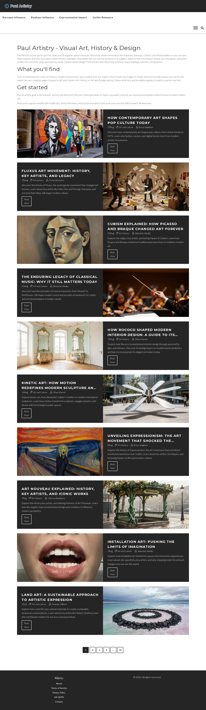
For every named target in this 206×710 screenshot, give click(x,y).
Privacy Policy (58, 692)
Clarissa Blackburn (56, 498)
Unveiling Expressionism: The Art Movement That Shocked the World (144, 438)
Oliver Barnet (141, 339)
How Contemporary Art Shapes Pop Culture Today (143, 120)
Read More (112, 148)
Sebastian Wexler (143, 233)
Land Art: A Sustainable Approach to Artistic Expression (60, 597)
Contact (59, 701)
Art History (38, 180)
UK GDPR (59, 697)
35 (120, 650)
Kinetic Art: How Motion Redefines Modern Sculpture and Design (59, 385)
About (59, 683)
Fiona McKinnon (56, 180)
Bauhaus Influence (42, 17)
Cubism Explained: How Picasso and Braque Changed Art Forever (145, 226)
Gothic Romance (103, 17)
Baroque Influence (14, 17)
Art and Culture (126, 127)
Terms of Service (59, 688)
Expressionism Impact (73, 17)
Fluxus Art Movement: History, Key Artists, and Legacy (56, 173)
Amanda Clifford (59, 604)
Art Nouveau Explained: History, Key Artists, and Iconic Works (58, 491)
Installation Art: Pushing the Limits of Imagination (141, 544)
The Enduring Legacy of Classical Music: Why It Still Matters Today (59, 279)
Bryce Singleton (146, 127)
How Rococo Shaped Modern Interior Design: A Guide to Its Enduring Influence (141, 332)
